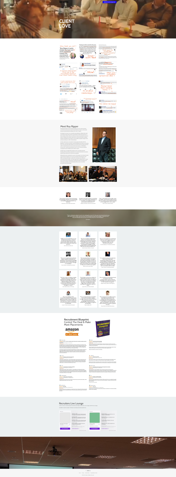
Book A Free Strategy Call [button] (109, 2)
